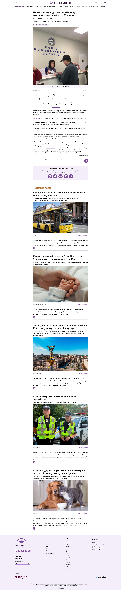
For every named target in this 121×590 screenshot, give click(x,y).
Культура (84, 6)
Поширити (83, 90)
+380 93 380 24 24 (19, 558)
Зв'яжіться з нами (96, 549)
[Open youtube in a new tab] (60, 176)
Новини (48, 542)
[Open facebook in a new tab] (50, 176)
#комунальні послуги (56, 159)
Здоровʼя (71, 6)
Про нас (94, 542)
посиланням (56, 107)
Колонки (48, 548)
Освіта (61, 6)
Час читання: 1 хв (44, 24)
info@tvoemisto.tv (19, 561)
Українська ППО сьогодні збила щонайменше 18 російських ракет (65, 118)
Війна (31, 6)
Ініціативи (92, 6)
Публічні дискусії (50, 551)
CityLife (27, 6)
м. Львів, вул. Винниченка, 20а (22, 564)
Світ (97, 6)
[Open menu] (105, 3)
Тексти (48, 544)
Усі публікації (19, 6)
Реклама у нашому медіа (98, 544)
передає (61, 99)
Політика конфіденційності (99, 547)
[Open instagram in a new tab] (66, 176)
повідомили (42, 142)
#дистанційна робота (39, 159)
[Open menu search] (101, 3)
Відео (47, 546)
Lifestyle (78, 6)
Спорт (66, 6)
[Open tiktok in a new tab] (55, 176)
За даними (68, 144)
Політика (102, 6)
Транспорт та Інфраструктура (48, 6)
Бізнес (37, 6)
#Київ (47, 159)
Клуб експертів (50, 553)
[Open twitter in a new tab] (71, 176)
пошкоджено (50, 148)
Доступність (95, 546)
